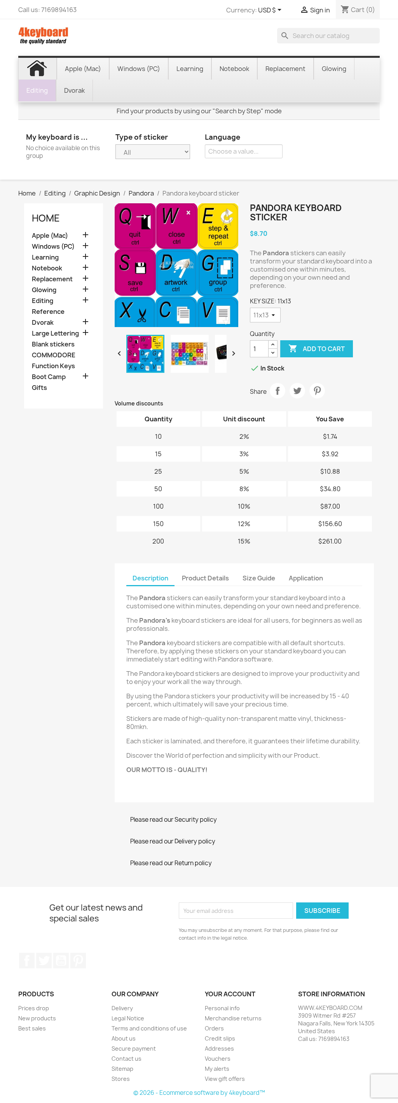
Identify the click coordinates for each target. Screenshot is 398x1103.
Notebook (47, 268)
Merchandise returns (233, 1018)
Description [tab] (150, 578)
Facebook (27, 960)
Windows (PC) (53, 246)
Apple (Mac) (50, 236)
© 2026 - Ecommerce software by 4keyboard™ (199, 1093)
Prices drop (33, 1008)
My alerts (217, 1068)
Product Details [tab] (205, 578)
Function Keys (53, 366)
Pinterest (317, 390)
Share (277, 390)
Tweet (297, 390)
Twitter (44, 960)
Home (46, 218)
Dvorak (43, 323)
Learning (45, 257)
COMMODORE (53, 355)
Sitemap (122, 1068)
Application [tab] (306, 578)
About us (124, 1038)
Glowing (44, 290)
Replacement (52, 279)
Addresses (219, 1048)
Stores (121, 1078)
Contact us (126, 1058)
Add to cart (316, 348)
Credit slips (220, 1038)
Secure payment (134, 1048)
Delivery (122, 1008)
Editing (42, 301)
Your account (230, 994)
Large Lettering (55, 333)
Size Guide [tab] (259, 578)
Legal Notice (128, 1018)
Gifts (39, 388)
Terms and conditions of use (149, 1028)
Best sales (32, 1028)
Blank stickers (53, 344)
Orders (214, 1028)
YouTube (61, 960)
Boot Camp (49, 377)
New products (37, 1018)
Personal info (222, 1008)
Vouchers (217, 1058)
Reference (48, 312)
